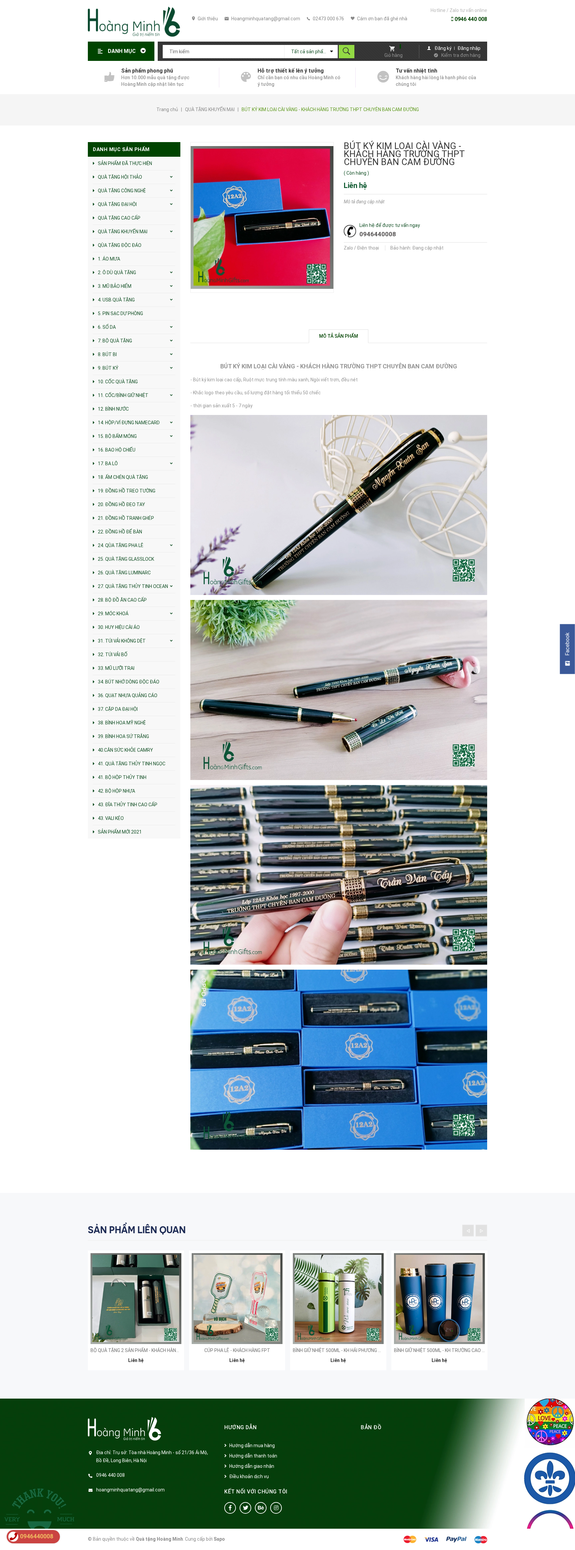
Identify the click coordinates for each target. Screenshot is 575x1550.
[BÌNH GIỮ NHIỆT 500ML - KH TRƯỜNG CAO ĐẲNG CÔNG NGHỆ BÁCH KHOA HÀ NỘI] (439, 1298)
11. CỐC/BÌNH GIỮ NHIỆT (123, 395)
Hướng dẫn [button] (240, 1427)
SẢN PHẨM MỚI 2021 (120, 832)
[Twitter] (245, 1508)
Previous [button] (468, 1230)
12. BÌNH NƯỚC (113, 409)
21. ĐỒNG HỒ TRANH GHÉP (126, 518)
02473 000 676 (328, 18)
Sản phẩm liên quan (137, 1230)
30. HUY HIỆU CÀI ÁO (119, 627)
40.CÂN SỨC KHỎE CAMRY (125, 750)
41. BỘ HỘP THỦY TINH (122, 777)
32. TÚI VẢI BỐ (112, 654)
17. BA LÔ (108, 463)
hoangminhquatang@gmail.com (130, 1489)
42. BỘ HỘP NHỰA (116, 791)
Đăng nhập (469, 48)
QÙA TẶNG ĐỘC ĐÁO (119, 245)
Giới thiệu (207, 18)
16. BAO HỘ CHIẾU (116, 450)
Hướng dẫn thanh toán (253, 1455)
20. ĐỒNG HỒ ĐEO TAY (121, 504)
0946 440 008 (470, 19)
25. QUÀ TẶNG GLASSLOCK (126, 559)
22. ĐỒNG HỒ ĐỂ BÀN (120, 531)
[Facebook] (230, 1508)
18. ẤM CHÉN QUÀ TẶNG (123, 477)
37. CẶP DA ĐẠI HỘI (118, 709)
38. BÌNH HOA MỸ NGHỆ (122, 722)
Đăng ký (443, 48)
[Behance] (261, 1508)
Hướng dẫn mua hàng (252, 1445)
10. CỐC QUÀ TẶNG (118, 381)
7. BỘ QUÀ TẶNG (115, 340)
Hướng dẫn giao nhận (251, 1466)
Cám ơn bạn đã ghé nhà (381, 18)
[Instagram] (276, 1508)
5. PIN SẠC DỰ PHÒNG (120, 313)
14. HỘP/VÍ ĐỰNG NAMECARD (129, 422)
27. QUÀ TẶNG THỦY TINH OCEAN (133, 586)
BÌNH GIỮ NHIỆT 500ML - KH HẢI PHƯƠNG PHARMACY (348, 1350)
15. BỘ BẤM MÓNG (117, 436)
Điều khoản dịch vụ (249, 1476)
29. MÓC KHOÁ (113, 613)
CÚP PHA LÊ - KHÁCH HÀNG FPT (237, 1350)
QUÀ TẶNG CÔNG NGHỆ (122, 190)
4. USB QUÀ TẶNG (116, 299)
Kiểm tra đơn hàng (460, 55)
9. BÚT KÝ (108, 368)
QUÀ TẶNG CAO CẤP (119, 218)
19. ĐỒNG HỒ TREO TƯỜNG (126, 490)
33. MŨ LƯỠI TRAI (116, 668)
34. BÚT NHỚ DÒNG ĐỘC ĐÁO (128, 681)
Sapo (219, 1539)
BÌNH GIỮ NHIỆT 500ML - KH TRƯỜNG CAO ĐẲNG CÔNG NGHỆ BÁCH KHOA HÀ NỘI (477, 1350)
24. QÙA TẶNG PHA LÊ (120, 545)
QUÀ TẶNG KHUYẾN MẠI (122, 231)
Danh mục (122, 51)
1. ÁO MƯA (109, 259)
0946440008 (377, 234)
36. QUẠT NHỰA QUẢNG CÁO (127, 695)
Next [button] (481, 1230)
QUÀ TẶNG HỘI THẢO (120, 177)
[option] (136, 1315)
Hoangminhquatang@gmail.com (265, 18)
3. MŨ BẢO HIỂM (114, 286)
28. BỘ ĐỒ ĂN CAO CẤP (122, 600)
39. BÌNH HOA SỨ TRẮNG (123, 736)
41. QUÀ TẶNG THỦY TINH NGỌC (131, 763)
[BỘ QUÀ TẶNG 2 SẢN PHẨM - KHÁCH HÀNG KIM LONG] (136, 1298)
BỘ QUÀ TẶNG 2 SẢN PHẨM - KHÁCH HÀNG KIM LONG (145, 1350)
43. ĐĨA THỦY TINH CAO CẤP (127, 804)
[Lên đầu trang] (567, 1534)
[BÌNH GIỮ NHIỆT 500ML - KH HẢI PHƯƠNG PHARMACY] (338, 1298)
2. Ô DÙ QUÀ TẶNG (117, 272)
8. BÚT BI (107, 354)
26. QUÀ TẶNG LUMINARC (124, 572)
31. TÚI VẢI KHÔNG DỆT (122, 641)
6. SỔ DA (107, 327)
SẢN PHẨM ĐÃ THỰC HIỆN (125, 163)
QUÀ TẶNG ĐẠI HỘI (117, 204)
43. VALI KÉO (111, 818)
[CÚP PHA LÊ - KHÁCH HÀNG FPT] (237, 1298)
